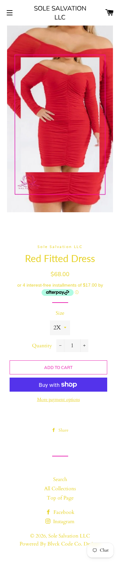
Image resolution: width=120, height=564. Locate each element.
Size (60, 313)
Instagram (63, 521)
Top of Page (60, 497)
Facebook (63, 512)
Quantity (42, 345)
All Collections (60, 488)
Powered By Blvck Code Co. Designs (60, 543)
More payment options (58, 399)
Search (60, 479)
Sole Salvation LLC (60, 12)
